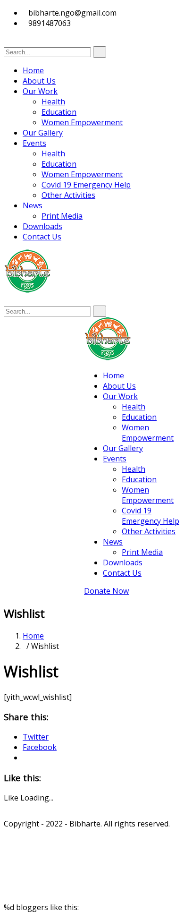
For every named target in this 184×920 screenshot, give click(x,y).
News (32, 205)
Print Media (62, 216)
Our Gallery (43, 133)
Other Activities (68, 195)
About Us (39, 81)
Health (53, 101)
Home (33, 70)
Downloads (42, 226)
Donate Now (106, 591)
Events (34, 143)
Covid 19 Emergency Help (86, 184)
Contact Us (42, 236)
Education (59, 112)
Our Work (40, 91)
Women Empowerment (82, 122)
